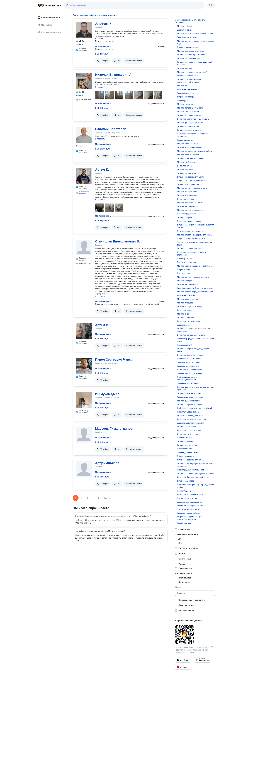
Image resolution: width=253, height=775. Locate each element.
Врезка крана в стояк (186, 262)
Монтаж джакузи (184, 280)
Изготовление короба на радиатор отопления (192, 253)
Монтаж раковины (185, 169)
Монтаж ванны (183, 86)
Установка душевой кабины (189, 404)
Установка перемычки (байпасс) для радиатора (193, 329)
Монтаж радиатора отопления (190, 51)
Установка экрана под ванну (190, 158)
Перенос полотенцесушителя (190, 231)
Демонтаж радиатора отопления (191, 419)
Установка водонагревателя (190, 115)
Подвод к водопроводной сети (191, 238)
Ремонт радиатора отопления (190, 470)
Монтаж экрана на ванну (188, 299)
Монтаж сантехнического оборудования (195, 33)
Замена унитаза (184, 100)
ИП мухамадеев (107, 394)
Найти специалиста (50, 17)
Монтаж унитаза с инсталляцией (192, 72)
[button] (103, 61)
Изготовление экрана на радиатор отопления (192, 135)
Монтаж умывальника (187, 195)
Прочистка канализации (188, 47)
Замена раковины (185, 258)
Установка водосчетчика (188, 76)
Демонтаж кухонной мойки (189, 430)
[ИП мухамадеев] (84, 400)
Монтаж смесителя (185, 104)
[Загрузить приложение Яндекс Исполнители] (195, 634)
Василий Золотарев (110, 129)
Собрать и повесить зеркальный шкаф (194, 408)
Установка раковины (186, 426)
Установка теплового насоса (190, 184)
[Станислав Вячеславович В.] (84, 247)
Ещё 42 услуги (102, 220)
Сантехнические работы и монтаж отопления (190, 21)
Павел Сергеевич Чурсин (115, 359)
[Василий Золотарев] (84, 135)
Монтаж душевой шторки (188, 401)
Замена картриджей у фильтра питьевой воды (195, 339)
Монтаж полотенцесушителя (190, 108)
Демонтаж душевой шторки (189, 370)
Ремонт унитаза (184, 523)
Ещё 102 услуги (102, 149)
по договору (84, 193)
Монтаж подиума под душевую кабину (194, 151)
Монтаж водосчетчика (187, 191)
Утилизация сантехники (188, 509)
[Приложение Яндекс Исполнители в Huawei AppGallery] (183, 667)
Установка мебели (185, 317)
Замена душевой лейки (187, 452)
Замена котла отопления (188, 383)
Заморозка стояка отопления (190, 397)
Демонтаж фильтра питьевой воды (193, 477)
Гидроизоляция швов (186, 269)
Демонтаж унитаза (185, 199)
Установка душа (184, 217)
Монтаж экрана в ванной (188, 155)
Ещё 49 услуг (101, 54)
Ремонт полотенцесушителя (190, 505)
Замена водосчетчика (187, 37)
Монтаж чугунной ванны (188, 206)
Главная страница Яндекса (39, 5)
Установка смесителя (187, 445)
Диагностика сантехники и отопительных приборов (195, 388)
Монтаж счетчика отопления (190, 203)
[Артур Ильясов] (84, 469)
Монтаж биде (183, 314)
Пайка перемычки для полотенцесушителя (187, 378)
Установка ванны (185, 441)
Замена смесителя (185, 93)
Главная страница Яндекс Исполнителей (49, 5)
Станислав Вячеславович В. (117, 241)
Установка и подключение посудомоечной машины (189, 80)
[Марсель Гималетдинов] (84, 435)
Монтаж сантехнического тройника (193, 277)
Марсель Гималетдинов (114, 428)
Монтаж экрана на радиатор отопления (195, 266)
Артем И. (102, 325)
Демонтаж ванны (184, 166)
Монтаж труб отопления (188, 162)
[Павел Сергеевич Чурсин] (84, 366)
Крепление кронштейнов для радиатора (195, 288)
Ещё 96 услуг (101, 408)
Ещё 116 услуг (102, 108)
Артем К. (102, 169)
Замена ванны (183, 325)
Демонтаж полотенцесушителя (191, 335)
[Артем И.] (84, 331)
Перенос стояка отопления (189, 358)
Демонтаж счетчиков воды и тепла (193, 119)
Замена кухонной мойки (188, 366)
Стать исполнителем (51, 32)
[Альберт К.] (84, 30)
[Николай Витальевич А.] (84, 81)
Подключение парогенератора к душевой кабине (195, 485)
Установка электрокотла (188, 126)
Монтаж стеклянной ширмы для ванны (194, 235)
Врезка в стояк (184, 273)
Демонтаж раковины (186, 310)
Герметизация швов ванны (189, 221)
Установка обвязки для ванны (190, 460)
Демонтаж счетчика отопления (191, 355)
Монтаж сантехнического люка (191, 210)
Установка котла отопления (189, 130)
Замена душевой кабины (188, 513)
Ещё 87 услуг (101, 339)
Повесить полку (184, 437)
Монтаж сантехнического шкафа (192, 188)
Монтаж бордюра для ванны (190, 415)
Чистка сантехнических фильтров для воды (194, 243)
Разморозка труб (185, 345)
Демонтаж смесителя (186, 295)
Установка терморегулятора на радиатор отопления (195, 464)
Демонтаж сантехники (187, 89)
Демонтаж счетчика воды (188, 321)
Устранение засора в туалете (190, 177)
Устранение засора (185, 97)
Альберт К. (103, 23)
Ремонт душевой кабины (188, 412)
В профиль (100, 38)
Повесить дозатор (185, 491)
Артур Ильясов (107, 463)
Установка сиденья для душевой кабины (195, 473)
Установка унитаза (185, 481)
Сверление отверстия (187, 498)
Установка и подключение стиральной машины (194, 63)
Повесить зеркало (185, 456)
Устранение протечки (186, 173)
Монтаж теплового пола (188, 111)
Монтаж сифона (103, 46)
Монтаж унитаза (184, 68)
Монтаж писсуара (185, 303)
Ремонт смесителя (185, 140)
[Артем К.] (84, 176)
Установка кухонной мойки (189, 393)
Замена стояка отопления (188, 362)
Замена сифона (184, 30)
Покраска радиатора (186, 214)
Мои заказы (46, 25)
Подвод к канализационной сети (191, 180)
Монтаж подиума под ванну (189, 306)
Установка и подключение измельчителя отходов (195, 226)
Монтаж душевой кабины (188, 58)
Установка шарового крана (189, 248)
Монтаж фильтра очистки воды (191, 122)
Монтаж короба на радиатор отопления (195, 292)
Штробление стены (185, 449)
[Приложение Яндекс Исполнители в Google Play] (202, 660)
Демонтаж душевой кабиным (190, 494)
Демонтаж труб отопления (189, 434)
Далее (107, 498)
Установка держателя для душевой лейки (193, 349)
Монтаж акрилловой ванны (189, 147)
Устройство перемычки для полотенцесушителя (189, 518)
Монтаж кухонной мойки (188, 144)
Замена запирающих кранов (189, 373)
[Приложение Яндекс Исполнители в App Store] (183, 660)
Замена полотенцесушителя (190, 502)
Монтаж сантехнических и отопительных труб (195, 42)
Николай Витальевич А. (113, 74)
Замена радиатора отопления (190, 423)
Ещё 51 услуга (102, 477)
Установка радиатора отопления (191, 54)
